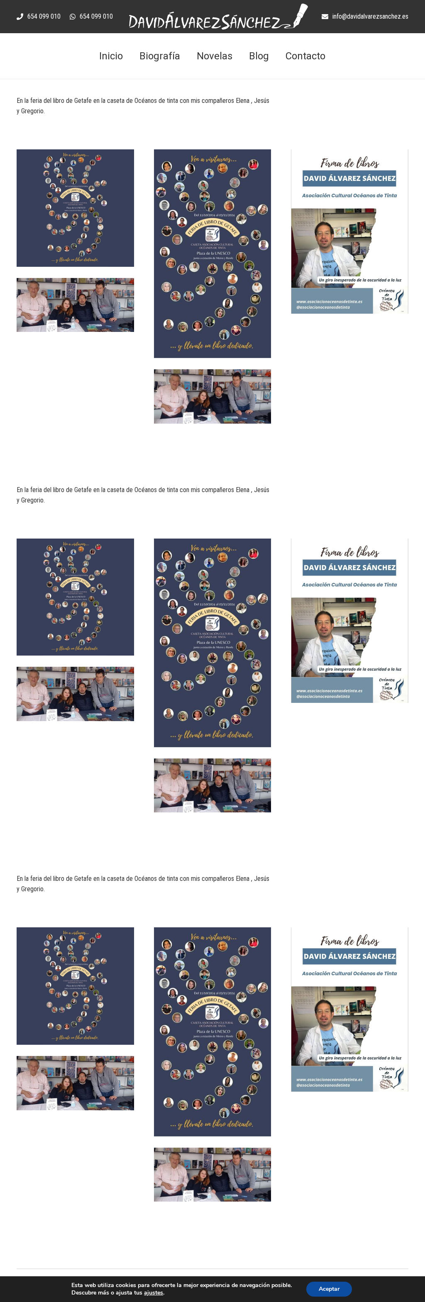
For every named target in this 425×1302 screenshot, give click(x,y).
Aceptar (329, 1289)
